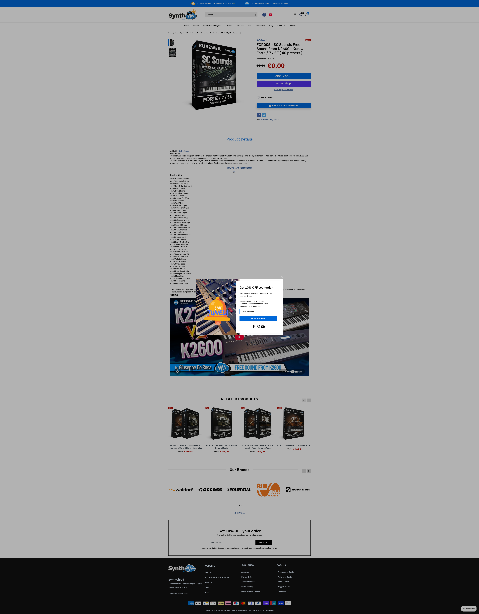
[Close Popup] (282, 277)
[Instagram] (258, 327)
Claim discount (258, 318)
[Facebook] (253, 327)
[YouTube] (263, 327)
